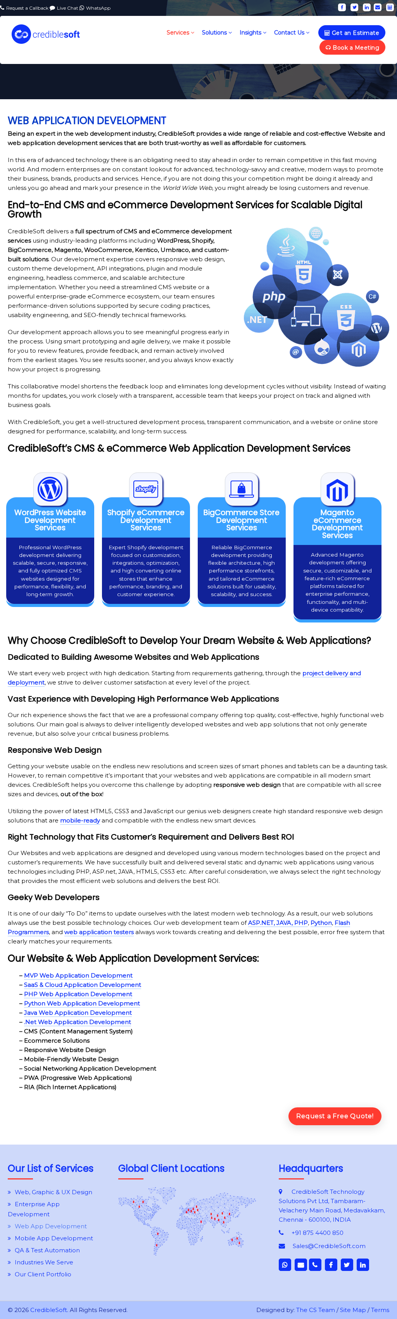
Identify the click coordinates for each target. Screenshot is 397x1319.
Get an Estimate (354, 32)
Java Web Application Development (78, 1012)
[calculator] (390, 7)
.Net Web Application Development (77, 1022)
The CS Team (315, 1310)
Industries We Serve (44, 1262)
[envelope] (377, 7)
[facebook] (342, 7)
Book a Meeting (355, 47)
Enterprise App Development (34, 1209)
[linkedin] (367, 7)
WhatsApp (98, 8)
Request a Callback (28, 8)
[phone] (315, 1265)
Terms (380, 1310)
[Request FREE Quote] (186, 1253)
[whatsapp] (285, 1265)
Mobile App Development (54, 1238)
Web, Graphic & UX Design (53, 1192)
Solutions (215, 32)
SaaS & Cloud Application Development (82, 984)
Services (179, 32)
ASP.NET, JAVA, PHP (278, 922)
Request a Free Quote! (335, 1116)
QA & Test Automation (47, 1250)
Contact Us (290, 32)
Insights (251, 32)
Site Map (353, 1310)
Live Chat (68, 8)
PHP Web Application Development (78, 994)
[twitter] (354, 7)
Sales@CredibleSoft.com (329, 1246)
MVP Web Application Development (78, 975)
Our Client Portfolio (43, 1274)
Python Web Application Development (82, 1003)
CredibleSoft (48, 1310)
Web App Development (51, 1226)
